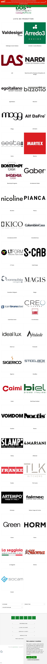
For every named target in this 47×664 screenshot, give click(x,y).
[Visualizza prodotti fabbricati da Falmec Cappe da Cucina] (35, 497)
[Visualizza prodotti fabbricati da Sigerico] (12, 361)
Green (12, 537)
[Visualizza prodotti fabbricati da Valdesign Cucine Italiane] (12, 33)
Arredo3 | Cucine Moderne (34, 45)
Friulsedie (34, 346)
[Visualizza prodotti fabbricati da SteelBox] (35, 361)
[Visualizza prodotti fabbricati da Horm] (35, 525)
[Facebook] (13, 617)
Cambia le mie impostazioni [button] (33, 659)
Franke (12, 483)
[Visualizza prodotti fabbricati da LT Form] (12, 252)
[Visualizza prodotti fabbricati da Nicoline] (12, 198)
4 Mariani (35, 455)
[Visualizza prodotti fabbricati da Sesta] (12, 143)
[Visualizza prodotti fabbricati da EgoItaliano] (12, 89)
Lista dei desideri (23, 6)
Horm (35, 537)
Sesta (12, 156)
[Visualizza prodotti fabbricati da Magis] (35, 279)
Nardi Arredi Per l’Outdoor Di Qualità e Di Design (35, 73)
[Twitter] (17, 617)
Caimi (12, 401)
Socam (12, 592)
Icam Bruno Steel (12, 319)
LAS (12, 73)
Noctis (34, 428)
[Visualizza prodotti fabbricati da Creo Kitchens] (35, 307)
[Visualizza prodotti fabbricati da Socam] (12, 579)
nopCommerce (15, 647)
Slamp (12, 455)
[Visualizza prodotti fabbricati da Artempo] (12, 497)
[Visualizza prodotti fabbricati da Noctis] (35, 416)
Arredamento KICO (12, 237)
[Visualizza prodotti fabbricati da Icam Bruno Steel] (12, 307)
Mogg (12, 129)
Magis (34, 292)
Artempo (12, 510)
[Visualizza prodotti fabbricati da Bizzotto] (35, 89)
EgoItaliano (12, 101)
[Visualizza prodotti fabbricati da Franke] (12, 470)
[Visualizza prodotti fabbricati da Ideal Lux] (12, 334)
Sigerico (12, 374)
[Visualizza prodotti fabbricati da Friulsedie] (35, 334)
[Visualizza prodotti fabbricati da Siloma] (35, 552)
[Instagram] (30, 617)
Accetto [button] (29, 657)
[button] (23, 2)
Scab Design (35, 265)
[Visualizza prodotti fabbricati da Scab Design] (35, 252)
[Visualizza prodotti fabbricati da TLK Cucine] (35, 470)
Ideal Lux (12, 346)
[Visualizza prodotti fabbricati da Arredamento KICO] (12, 225)
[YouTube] (25, 617)
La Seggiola (12, 564)
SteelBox (35, 374)
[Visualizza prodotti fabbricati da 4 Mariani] (35, 443)
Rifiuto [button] (34, 657)
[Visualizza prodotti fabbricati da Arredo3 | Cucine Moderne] (35, 33)
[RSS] (34, 617)
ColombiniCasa (35, 237)
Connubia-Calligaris (12, 292)
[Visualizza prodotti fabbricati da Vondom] (12, 416)
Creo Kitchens (35, 319)
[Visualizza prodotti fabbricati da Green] (12, 525)
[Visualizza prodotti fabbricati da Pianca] (35, 198)
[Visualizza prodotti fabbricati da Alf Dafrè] (35, 116)
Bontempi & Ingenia (12, 183)
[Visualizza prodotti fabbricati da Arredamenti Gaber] (35, 170)
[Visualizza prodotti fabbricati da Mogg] (12, 116)
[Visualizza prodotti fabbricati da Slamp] (12, 443)
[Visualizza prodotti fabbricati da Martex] (35, 143)
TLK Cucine (35, 483)
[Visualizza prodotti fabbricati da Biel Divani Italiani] (35, 388)
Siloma (35, 564)
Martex (35, 156)
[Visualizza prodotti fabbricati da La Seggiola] (12, 552)
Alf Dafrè (35, 129)
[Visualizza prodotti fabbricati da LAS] (12, 60)
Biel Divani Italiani (34, 401)
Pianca (35, 210)
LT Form (12, 265)
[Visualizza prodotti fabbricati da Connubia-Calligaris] (12, 279)
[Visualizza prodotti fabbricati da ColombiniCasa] (35, 225)
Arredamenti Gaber (35, 183)
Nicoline (12, 210)
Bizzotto (35, 101)
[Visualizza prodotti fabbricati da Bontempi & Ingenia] (12, 170)
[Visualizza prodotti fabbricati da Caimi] (12, 388)
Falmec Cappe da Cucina (35, 510)
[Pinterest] (21, 617)
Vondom (12, 428)
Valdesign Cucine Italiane (12, 45)
